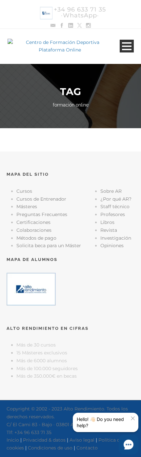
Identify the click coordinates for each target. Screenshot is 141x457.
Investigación (115, 238)
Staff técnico (115, 206)
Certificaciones (33, 222)
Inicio (13, 440)
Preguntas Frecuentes (41, 214)
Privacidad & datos (44, 440)
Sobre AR (111, 191)
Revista (108, 230)
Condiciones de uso (50, 448)
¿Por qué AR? (115, 199)
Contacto (87, 448)
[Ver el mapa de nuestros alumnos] (31, 288)
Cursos (24, 191)
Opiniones (112, 245)
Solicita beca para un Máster (48, 245)
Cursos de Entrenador (41, 199)
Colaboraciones (33, 230)
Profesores (112, 214)
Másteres (26, 206)
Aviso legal (82, 440)
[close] (133, 418)
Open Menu (127, 46)
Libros (107, 222)
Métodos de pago (36, 238)
